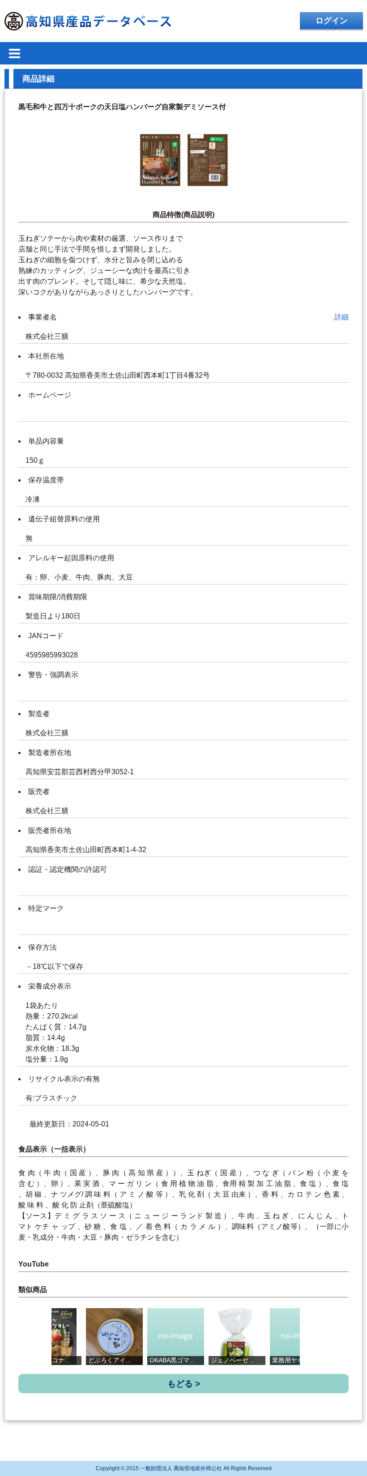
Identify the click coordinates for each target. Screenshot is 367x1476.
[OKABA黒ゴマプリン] (175, 1336)
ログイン (332, 20)
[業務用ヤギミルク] (298, 1336)
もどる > (183, 1383)
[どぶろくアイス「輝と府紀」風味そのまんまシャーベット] (114, 1336)
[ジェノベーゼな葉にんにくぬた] (237, 1336)
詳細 (341, 317)
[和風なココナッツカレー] (53, 1336)
